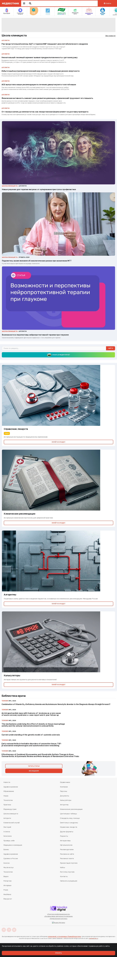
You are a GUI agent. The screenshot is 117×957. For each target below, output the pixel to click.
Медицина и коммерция (12, 845)
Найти (110, 348)
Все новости (110, 36)
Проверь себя (9, 840)
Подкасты (64, 836)
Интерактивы (65, 840)
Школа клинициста (14, 35)
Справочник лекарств (68, 827)
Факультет (7, 899)
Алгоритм (7, 818)
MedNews (7, 894)
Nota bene (7, 836)
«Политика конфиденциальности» (58, 914)
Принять (58, 953)
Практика (7, 804)
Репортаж (7, 881)
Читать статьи (33, 766)
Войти (108, 3)
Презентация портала (68, 863)
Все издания (34, 771)
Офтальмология (66, 845)
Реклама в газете (67, 858)
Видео (6, 876)
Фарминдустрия (9, 809)
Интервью (7, 885)
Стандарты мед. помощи (70, 818)
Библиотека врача (14, 695)
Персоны (63, 791)
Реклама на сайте (67, 854)
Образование (8, 791)
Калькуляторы (65, 800)
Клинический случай (11, 822)
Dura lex (6, 863)
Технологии (8, 800)
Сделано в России (10, 858)
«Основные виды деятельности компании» (58, 916)
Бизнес (6, 849)
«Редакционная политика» (58, 918)
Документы (64, 796)
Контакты (64, 876)
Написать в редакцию (68, 881)
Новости (6, 782)
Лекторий (7, 827)
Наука (5, 796)
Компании (64, 787)
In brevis (6, 831)
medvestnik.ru (93, 938)
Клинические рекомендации (71, 809)
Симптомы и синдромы (69, 822)
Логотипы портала (67, 872)
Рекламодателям (67, 849)
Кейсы (62, 867)
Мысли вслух (8, 867)
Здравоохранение (10, 787)
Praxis (5, 890)
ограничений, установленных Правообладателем (64, 936)
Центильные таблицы (68, 813)
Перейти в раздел (58, 442)
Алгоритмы (64, 804)
